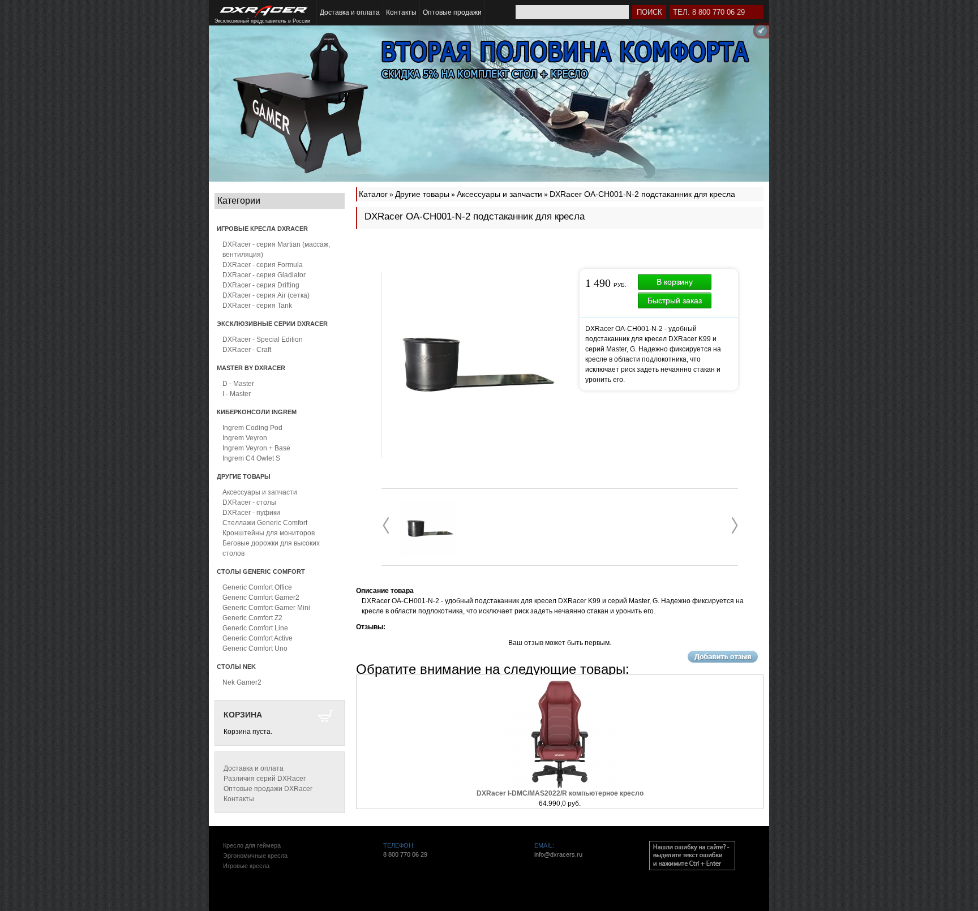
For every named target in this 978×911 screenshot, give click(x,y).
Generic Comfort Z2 (252, 618)
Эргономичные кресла (255, 855)
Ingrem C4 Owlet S (251, 458)
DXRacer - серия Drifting (260, 285)
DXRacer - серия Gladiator (264, 275)
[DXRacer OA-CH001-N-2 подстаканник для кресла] (429, 528)
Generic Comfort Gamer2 (260, 597)
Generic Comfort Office (257, 587)
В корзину (675, 281)
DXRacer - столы (249, 502)
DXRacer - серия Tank (257, 306)
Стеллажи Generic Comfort (264, 523)
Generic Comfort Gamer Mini (266, 608)
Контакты (401, 12)
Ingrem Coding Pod (252, 428)
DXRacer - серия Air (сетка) (266, 295)
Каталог (373, 194)
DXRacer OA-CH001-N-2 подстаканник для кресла (642, 194)
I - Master (236, 394)
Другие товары (422, 194)
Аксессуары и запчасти (259, 492)
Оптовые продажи (452, 12)
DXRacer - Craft (246, 350)
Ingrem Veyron (244, 438)
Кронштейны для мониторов (268, 533)
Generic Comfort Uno (255, 648)
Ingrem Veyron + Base (256, 448)
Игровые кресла (246, 865)
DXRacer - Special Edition (262, 339)
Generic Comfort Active (257, 638)
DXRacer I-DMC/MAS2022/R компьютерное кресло (560, 793)
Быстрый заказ (674, 300)
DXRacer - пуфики (251, 513)
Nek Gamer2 (241, 682)
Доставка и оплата (350, 12)
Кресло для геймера (252, 845)
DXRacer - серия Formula (262, 265)
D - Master (238, 384)
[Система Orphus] (692, 855)
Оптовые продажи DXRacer (268, 789)
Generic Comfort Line (255, 628)
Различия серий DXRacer (265, 779)
